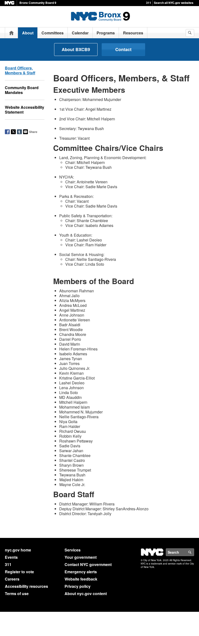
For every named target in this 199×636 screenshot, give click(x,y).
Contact (123, 49)
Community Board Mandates (22, 90)
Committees (52, 33)
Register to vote (19, 571)
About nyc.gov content (86, 593)
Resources (133, 33)
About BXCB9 (76, 49)
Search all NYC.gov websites (173, 2)
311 (148, 2)
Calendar (80, 33)
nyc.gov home (18, 550)
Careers (12, 579)
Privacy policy (78, 586)
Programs (106, 33)
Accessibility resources (26, 586)
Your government (81, 557)
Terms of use (17, 593)
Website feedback (81, 579)
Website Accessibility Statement (24, 109)
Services (73, 550)
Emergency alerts (81, 571)
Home (11, 32)
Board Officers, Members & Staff (20, 70)
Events (11, 557)
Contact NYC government (88, 564)
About (27, 33)
